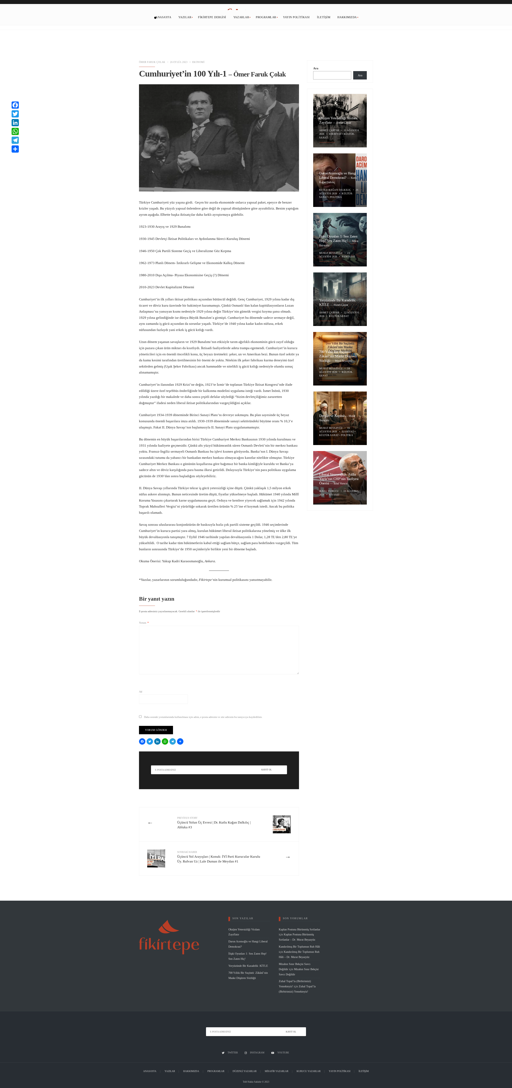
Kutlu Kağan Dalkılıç (335, 190)
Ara (315, 68)
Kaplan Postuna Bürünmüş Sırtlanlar (299, 929)
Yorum (144, 622)
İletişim (323, 17)
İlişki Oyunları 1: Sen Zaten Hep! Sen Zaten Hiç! (338, 238)
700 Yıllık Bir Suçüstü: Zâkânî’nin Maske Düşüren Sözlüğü (338, 356)
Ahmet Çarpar (343, 122)
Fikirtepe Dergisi (212, 17)
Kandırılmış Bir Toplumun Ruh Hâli (299, 946)
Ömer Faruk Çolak (152, 62)
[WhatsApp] (165, 742)
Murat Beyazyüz (331, 253)
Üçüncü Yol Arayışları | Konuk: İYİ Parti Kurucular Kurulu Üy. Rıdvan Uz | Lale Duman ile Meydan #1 (218, 857)
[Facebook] (143, 742)
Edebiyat (335, 134)
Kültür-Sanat (339, 316)
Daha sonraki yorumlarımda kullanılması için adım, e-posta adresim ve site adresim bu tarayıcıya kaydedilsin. (203, 716)
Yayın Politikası (296, 17)
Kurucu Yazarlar (309, 1071)
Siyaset (334, 494)
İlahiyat (348, 431)
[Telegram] (173, 742)
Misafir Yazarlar (276, 1071)
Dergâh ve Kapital (332, 416)
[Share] (181, 742)
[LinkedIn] (158, 742)
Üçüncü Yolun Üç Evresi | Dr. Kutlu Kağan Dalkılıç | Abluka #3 (214, 823)
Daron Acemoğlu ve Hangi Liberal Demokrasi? (337, 175)
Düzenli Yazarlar (245, 1071)
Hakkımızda (347, 17)
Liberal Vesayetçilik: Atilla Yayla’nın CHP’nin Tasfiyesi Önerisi (339, 479)
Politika (336, 197)
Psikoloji (348, 256)
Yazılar (184, 17)
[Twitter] (150, 742)
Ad (140, 691)
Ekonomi (198, 62)
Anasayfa (163, 17)
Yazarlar (241, 17)
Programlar (266, 17)
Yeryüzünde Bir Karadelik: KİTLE (248, 965)
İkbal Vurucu (340, 483)
